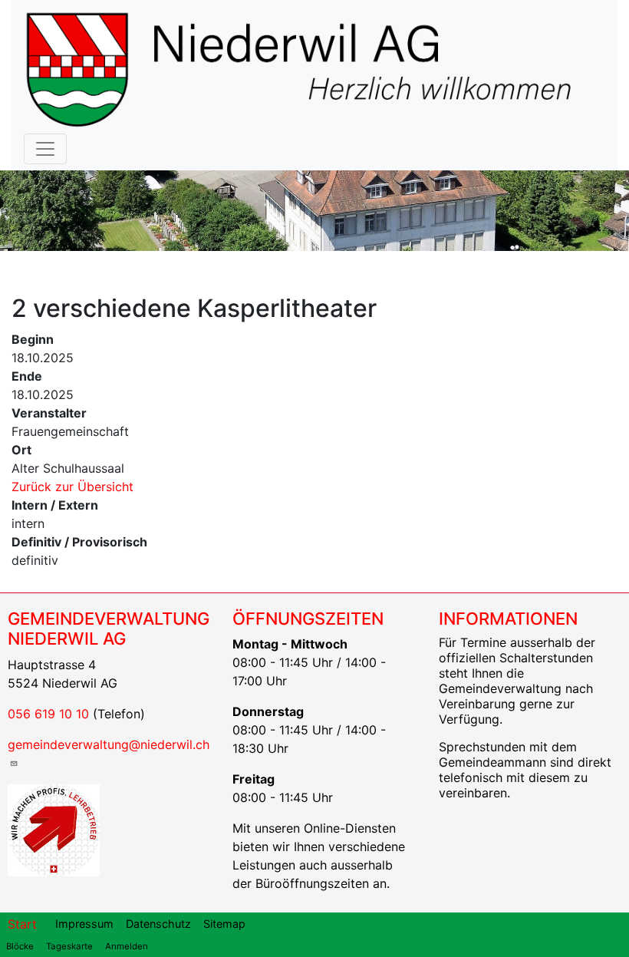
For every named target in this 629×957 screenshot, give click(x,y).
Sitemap (224, 923)
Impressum (84, 923)
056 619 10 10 (48, 713)
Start (22, 924)
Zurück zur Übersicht (72, 486)
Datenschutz (158, 923)
